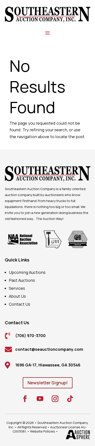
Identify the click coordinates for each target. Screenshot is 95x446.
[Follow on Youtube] (40, 398)
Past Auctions (22, 280)
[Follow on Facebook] (25, 398)
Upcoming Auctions (27, 272)
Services (17, 288)
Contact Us (19, 304)
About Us (17, 296)
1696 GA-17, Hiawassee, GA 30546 (47, 365)
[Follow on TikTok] (70, 398)
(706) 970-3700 (30, 335)
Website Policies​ (42, 431)
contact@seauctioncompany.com (49, 349)
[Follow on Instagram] (55, 398)
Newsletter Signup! (48, 383)
